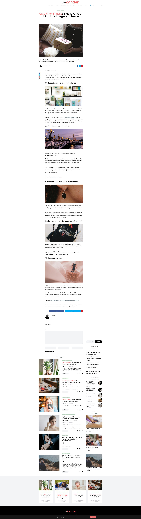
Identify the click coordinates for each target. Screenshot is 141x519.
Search (98, 341)
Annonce (63, 360)
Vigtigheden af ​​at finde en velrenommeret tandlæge (91, 394)
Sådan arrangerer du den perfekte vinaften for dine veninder (92, 449)
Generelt (70, 360)
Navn (46, 345)
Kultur (86, 5)
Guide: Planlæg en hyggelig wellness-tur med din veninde (93, 429)
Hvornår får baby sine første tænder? (79, 495)
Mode (48, 5)
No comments (46, 501)
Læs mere (64, 373)
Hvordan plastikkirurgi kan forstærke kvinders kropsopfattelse (71, 418)
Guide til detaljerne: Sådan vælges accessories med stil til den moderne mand (72, 439)
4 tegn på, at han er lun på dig (62, 496)
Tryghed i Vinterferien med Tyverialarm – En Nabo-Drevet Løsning (93, 358)
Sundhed (74, 5)
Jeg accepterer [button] (93, 517)
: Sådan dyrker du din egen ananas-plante (71, 363)
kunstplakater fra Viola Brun (71, 117)
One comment (79, 501)
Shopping (80, 5)
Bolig (57, 5)
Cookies (92, 5)
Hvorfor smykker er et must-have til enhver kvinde (90, 405)
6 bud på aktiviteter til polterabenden (90, 399)
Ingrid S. (54, 315)
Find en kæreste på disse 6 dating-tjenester (71, 400)
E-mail (59, 345)
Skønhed (68, 5)
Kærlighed (62, 5)
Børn (52, 5)
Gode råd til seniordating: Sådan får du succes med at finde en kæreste (71, 457)
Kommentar (47, 329)
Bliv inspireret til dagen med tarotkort (72, 381)
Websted (73, 345)
